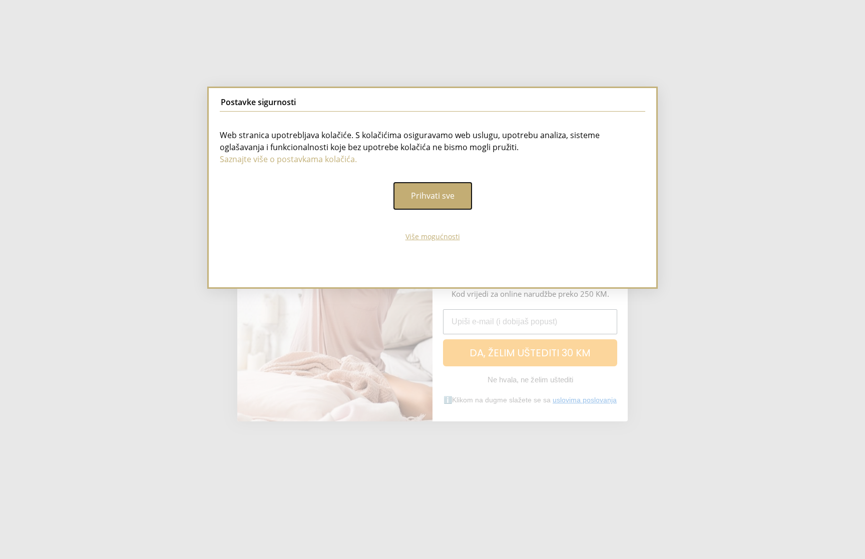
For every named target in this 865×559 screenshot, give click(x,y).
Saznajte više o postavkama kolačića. (288, 159)
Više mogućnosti (432, 236)
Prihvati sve (433, 195)
